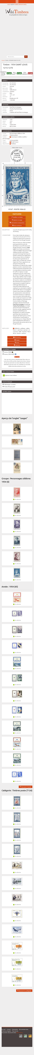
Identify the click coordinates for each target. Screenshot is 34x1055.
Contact (9, 1029)
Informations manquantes (17, 222)
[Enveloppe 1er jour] (17, 442)
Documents (18, 337)
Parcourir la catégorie (24, 990)
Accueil (3, 60)
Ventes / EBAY (8, 352)
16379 (12, 4)
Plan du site (15, 1031)
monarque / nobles (16, 137)
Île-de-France (14, 142)
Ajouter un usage (17, 220)
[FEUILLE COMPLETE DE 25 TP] (17, 455)
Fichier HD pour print (9, 386)
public (24, 137)
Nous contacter (17, 225)
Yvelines (13, 143)
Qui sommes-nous (23, 1029)
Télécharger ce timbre (10, 384)
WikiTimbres (19, 1032)
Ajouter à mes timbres (11, 375)
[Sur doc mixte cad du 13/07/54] (17, 468)
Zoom (17, 342)
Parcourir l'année (26, 787)
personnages (6, 138)
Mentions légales (6, 1031)
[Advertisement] (17, 34)
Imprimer (17, 345)
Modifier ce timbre (18, 217)
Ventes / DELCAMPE (9, 354)
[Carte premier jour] (17, 428)
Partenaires (15, 1029)
